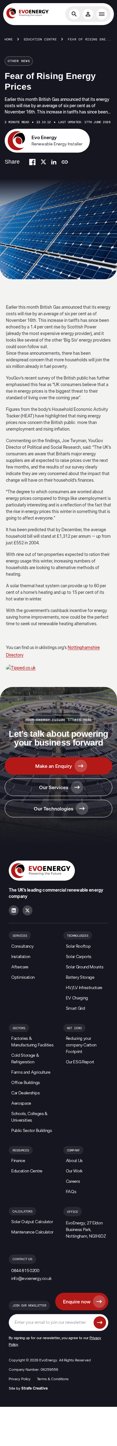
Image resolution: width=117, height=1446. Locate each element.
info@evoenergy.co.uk (31, 1278)
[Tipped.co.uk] (58, 668)
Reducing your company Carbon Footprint (81, 1045)
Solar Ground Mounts (85, 967)
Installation (20, 957)
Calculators (22, 1211)
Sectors (18, 1028)
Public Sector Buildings (31, 1131)
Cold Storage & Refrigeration (25, 1058)
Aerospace (21, 1103)
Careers (73, 1181)
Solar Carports (79, 957)
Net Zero (74, 1028)
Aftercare (19, 967)
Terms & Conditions (53, 1379)
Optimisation (23, 977)
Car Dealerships (25, 1093)
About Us (74, 1161)
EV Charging (77, 998)
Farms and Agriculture (30, 1072)
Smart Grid (75, 1008)
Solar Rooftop (78, 946)
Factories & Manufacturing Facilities (32, 1041)
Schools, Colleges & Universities (29, 1117)
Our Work (74, 1171)
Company (73, 1150)
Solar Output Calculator (32, 1222)
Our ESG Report (80, 1062)
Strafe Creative (34, 1388)
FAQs (71, 1192)
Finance (18, 1161)
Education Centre (40, 39)
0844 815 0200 (25, 1271)
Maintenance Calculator (32, 1232)
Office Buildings (25, 1083)
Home (9, 39)
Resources (20, 1150)
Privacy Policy (20, 1379)
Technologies (77, 935)
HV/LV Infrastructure (84, 988)
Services (19, 935)
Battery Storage (80, 977)
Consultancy (22, 946)
